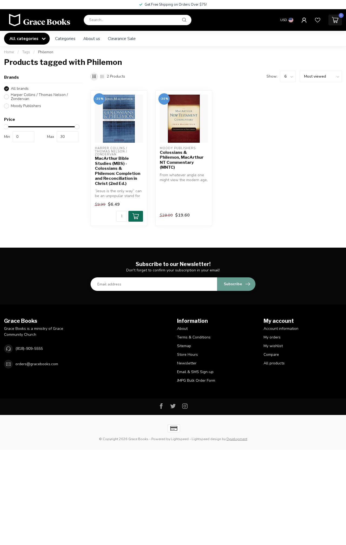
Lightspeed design (206, 439)
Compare (271, 354)
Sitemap (184, 345)
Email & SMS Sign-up (195, 371)
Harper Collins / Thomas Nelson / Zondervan (39, 97)
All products (274, 363)
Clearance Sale (122, 38)
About (182, 328)
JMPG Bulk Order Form (196, 380)
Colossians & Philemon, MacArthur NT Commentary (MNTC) (182, 160)
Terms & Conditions (194, 337)
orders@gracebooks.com (36, 364)
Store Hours (187, 354)
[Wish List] (317, 20)
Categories (65, 38)
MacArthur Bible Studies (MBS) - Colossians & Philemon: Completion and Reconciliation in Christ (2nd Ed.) (117, 171)
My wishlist (273, 345)
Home (9, 52)
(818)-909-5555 (29, 348)
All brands (20, 89)
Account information (281, 328)
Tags (26, 52)
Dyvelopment (237, 439)
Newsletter (187, 363)
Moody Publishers (26, 106)
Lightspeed (180, 439)
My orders (272, 337)
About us (91, 38)
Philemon (45, 52)
